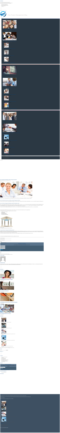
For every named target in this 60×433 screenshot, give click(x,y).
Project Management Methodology (6, 180)
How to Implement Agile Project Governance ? (5, 313)
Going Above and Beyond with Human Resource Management (10, 94)
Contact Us (3, 6)
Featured (2, 18)
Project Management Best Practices (5, 359)
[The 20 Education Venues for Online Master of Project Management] (4, 339)
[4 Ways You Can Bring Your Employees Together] (4, 321)
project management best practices (24, 205)
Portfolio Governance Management (6, 157)
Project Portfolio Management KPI (5, 5)
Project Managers (23, 204)
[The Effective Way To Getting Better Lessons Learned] (6, 54)
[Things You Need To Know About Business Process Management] (6, 100)
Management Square (6, 49)
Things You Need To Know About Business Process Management (10, 101)
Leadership (3, 357)
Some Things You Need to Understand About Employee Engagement (10, 108)
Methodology (6, 205)
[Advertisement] (30, 165)
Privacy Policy (3, 428)
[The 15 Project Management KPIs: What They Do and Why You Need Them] (4, 333)
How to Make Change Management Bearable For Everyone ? (10, 48)
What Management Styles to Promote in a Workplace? (6, 279)
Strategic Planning (3, 361)
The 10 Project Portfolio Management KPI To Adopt (7, 411)
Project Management (32, 201)
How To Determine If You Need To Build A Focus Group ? (9, 62)
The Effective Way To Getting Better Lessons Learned (9, 55)
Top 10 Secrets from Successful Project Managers (5, 2)
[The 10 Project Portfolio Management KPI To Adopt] (4, 327)
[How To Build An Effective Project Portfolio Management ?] (4, 345)
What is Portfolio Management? (5, 4)
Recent (3, 42)
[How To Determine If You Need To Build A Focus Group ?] (6, 61)
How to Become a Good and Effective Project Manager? (5, 3)
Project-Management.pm (4, 372)
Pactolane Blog (14, 398)
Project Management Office (4, 360)
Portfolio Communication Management (6, 158)
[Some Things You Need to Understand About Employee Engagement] (6, 107)
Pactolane (13, 347)
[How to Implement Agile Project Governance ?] (7, 312)
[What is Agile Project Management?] (7, 289)
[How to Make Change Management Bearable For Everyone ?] (6, 47)
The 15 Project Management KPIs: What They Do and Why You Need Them (9, 416)
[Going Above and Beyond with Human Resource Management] (6, 93)
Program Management (4, 358)
